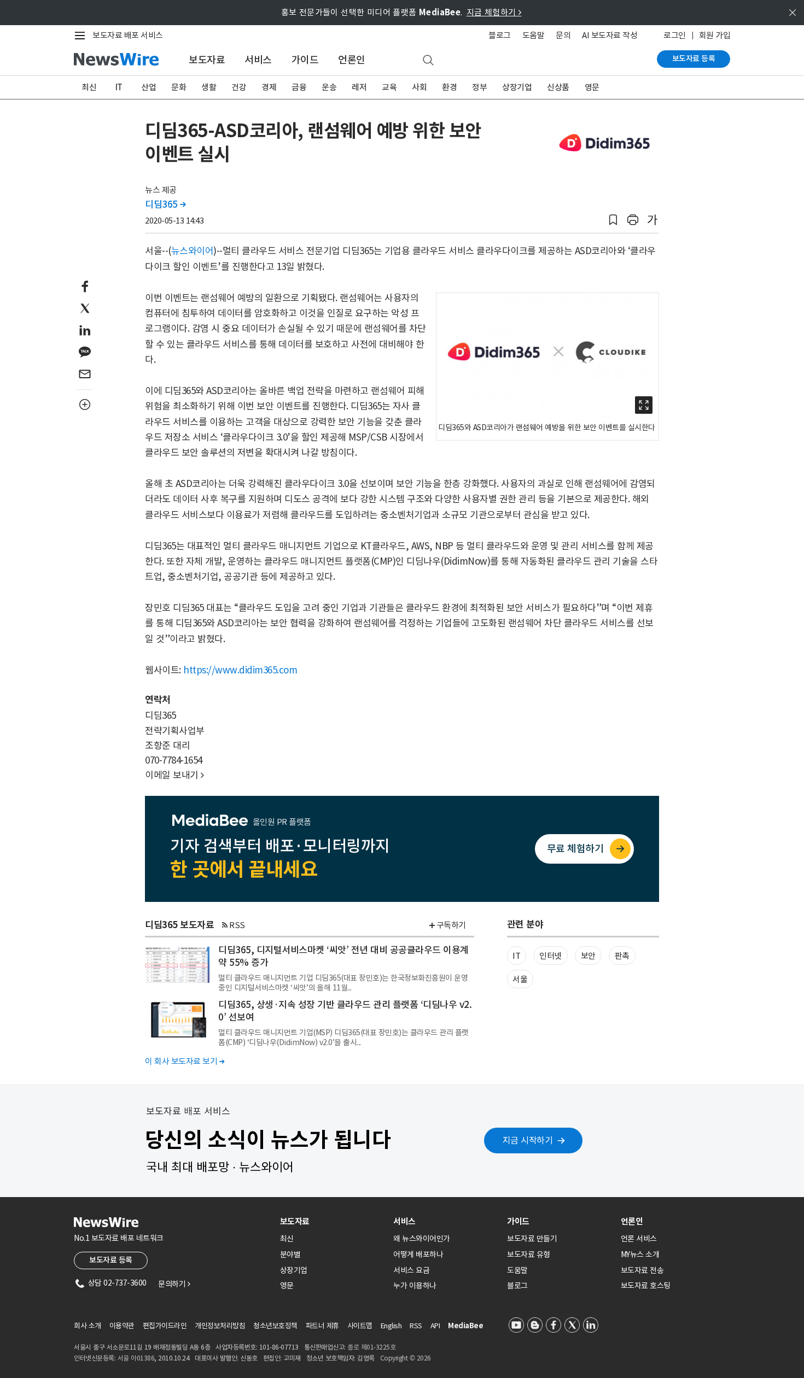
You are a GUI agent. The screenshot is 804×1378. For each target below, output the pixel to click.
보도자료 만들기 (532, 1239)
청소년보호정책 (275, 1325)
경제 (268, 87)
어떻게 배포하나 (418, 1254)
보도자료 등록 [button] (110, 1260)
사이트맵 (359, 1325)
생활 (208, 87)
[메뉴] (82, 35)
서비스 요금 (411, 1270)
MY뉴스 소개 (640, 1254)
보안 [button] (588, 956)
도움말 (533, 35)
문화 (178, 87)
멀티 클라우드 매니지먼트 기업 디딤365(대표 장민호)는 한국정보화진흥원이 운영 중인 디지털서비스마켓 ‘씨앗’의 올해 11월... (343, 983)
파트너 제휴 (322, 1325)
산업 (148, 87)
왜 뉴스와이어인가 (421, 1239)
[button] (613, 220)
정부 (479, 87)
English (391, 1325)
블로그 (499, 35)
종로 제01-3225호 (371, 1347)
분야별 (290, 1254)
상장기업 (517, 87)
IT (119, 87)
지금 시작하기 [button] (528, 1140)
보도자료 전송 (642, 1270)
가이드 (305, 60)
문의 (563, 35)
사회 (419, 87)
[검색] (428, 60)
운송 (329, 87)
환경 (449, 87)
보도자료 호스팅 (646, 1286)
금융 (299, 87)
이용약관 (122, 1325)
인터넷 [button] (550, 956)
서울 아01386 (136, 1358)
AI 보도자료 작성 (609, 35)
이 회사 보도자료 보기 (184, 1061)
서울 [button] (519, 979)
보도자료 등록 (693, 58)
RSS (237, 925)
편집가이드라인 (165, 1325)
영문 (592, 87)
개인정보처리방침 (220, 1325)
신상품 (558, 87)
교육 (389, 87)
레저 (359, 87)
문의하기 (174, 1284)
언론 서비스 (639, 1239)
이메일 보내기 (174, 775)
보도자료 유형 (528, 1254)
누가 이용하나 (414, 1286)
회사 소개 (87, 1325)
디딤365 (165, 204)
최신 (88, 87)
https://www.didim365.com (240, 670)
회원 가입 (715, 35)
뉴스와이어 (192, 251)
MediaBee (465, 1325)
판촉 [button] (622, 956)
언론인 (351, 60)
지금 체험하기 (494, 12)
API (435, 1325)
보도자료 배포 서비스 (127, 35)
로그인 (674, 35)
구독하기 (451, 925)
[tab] (332, 1221)
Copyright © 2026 (405, 1358)
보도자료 (207, 60)
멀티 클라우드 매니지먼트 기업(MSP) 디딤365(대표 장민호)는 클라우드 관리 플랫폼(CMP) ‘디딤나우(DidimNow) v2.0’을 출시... (343, 1037)
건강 (238, 87)
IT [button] (516, 956)
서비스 (258, 60)
